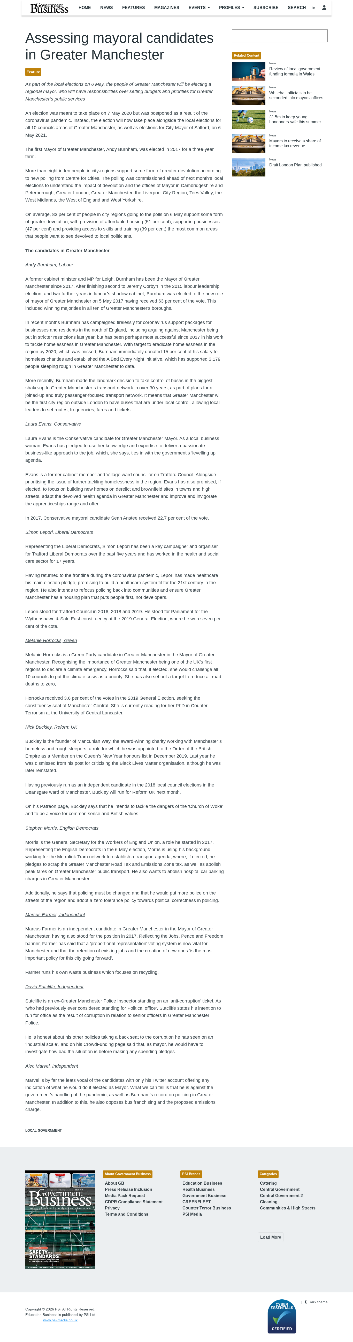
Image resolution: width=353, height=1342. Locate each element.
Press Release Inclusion (128, 1189)
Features (133, 7)
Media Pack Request (125, 1195)
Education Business (202, 1183)
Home (85, 7)
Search (297, 7)
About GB (114, 1183)
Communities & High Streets (288, 1208)
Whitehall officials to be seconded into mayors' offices (296, 95)
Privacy (112, 1208)
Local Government (43, 1130)
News (106, 7)
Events (197, 7)
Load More (270, 1237)
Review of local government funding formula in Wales (294, 71)
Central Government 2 (281, 1195)
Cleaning (269, 1202)
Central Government (280, 1189)
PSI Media (192, 1214)
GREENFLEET (196, 1202)
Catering (268, 1183)
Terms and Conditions (126, 1214)
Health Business (198, 1189)
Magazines (166, 7)
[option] (60, 1219)
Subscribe (266, 7)
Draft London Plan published (295, 165)
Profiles (229, 7)
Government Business (204, 1195)
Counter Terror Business (206, 1208)
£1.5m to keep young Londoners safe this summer (295, 119)
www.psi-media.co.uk (60, 1320)
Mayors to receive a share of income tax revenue (295, 143)
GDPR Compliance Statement (134, 1202)
